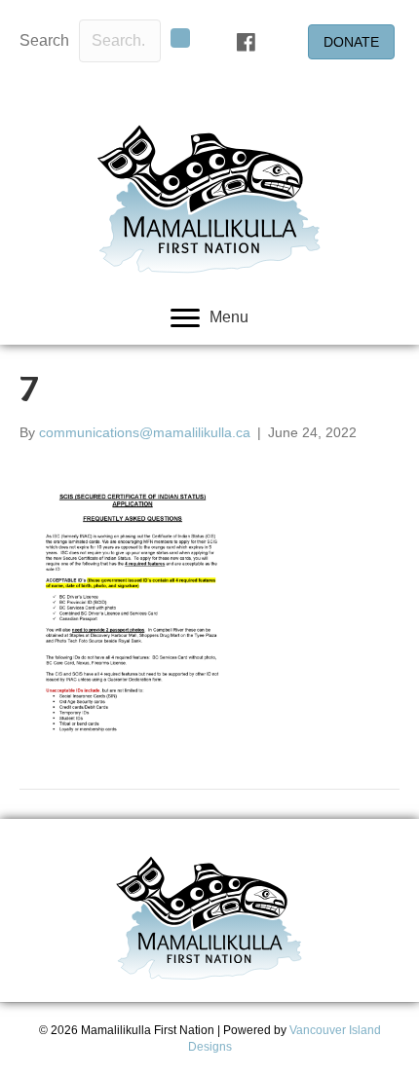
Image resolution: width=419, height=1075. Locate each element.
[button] (180, 38)
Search (44, 40)
